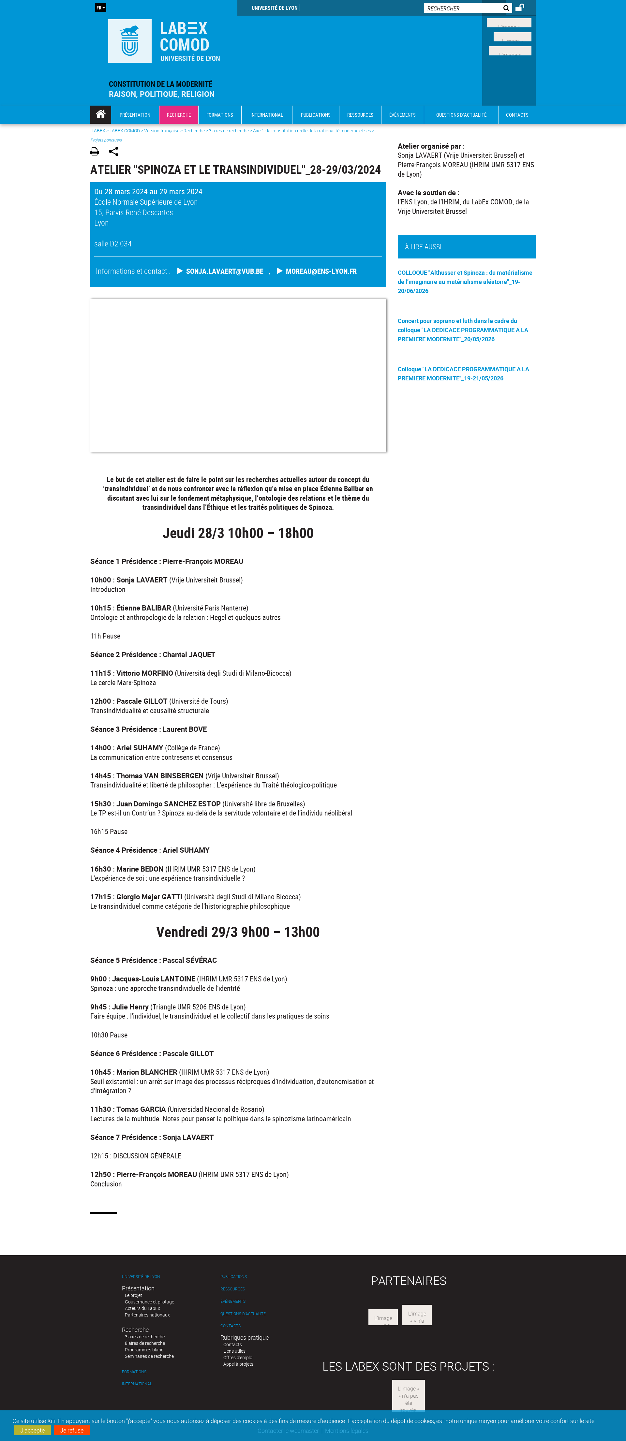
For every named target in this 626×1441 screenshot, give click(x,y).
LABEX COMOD (125, 130)
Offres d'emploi (238, 1357)
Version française (161, 130)
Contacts (230, 1326)
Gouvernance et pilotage (149, 1302)
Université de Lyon (275, 7)
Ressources (232, 1289)
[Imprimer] (97, 152)
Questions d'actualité (243, 1313)
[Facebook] (509, 22)
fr (99, 7)
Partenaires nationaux (147, 1315)
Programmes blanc (144, 1349)
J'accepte (32, 1430)
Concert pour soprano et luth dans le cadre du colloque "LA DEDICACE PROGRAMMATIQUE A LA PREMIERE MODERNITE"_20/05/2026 (463, 330)
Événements (233, 1301)
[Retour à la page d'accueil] (163, 39)
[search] (468, 8)
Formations (134, 1372)
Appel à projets (238, 1364)
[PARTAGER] (116, 152)
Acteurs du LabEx (142, 1308)
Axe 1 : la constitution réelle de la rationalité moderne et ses (312, 130)
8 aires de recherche (145, 1343)
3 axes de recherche (229, 130)
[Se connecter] (524, 8)
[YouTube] (510, 50)
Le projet (133, 1295)
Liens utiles (234, 1351)
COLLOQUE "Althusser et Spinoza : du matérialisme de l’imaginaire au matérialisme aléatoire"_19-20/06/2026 (465, 282)
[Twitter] (512, 36)
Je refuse (71, 1430)
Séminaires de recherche (149, 1356)
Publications (233, 1276)
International (137, 1384)
